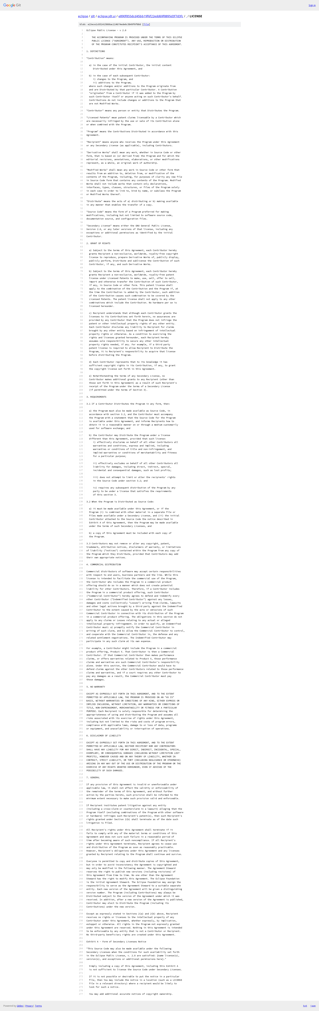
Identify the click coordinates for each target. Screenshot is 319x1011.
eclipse (83, 16)
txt (305, 1005)
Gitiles (20, 1005)
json (313, 1005)
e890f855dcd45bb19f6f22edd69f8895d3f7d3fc (150, 16)
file (146, 24)
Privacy (29, 1005)
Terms (38, 1005)
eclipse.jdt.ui (107, 16)
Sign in (312, 5)
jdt (93, 16)
